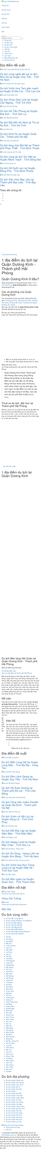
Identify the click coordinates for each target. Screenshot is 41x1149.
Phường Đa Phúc (11, 300)
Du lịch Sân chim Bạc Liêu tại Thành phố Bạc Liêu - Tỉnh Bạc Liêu (18, 182)
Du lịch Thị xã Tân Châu (14, 1113)
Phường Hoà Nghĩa (30, 303)
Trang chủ (5, 5)
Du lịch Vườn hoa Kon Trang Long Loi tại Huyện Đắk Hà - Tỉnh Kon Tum (18, 867)
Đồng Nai (9, 1039)
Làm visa (7, 56)
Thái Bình (9, 982)
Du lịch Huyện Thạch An (14, 1095)
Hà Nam (9, 984)
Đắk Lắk (9, 1026)
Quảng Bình (10, 997)
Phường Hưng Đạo (24, 300)
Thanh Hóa (10, 991)
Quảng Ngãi (10, 1008)
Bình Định (9, 1011)
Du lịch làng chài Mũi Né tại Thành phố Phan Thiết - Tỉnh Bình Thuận (19, 146)
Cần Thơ (9, 1063)
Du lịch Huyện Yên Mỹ (13, 1093)
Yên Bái (8, 956)
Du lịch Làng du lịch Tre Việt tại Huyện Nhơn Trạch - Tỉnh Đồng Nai (20, 158)
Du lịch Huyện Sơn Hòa (14, 1117)
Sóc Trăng (9, 1067)
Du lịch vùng (6, 10)
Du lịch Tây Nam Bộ (14, 925)
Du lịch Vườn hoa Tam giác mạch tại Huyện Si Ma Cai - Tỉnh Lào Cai (20, 89)
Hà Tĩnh (9, 995)
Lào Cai (8, 948)
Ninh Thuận (10, 1017)
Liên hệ (4, 23)
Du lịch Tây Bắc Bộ (14, 923)
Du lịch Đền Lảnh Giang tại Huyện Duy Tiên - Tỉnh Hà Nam (20, 777)
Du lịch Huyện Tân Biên (14, 1104)
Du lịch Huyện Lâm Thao (14, 1085)
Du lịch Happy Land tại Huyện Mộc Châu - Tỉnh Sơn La (19, 843)
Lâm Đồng (9, 1030)
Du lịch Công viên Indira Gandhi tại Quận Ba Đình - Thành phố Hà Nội (20, 805)
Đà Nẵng (9, 1004)
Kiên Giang (10, 1060)
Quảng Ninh (10, 965)
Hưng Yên (9, 980)
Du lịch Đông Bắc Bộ (14, 929)
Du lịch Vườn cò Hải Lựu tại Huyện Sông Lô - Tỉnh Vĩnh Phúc (17, 819)
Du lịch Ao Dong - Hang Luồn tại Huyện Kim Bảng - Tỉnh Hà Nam (20, 854)
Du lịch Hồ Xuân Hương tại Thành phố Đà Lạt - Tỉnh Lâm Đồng (19, 790)
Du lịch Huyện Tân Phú (14, 1115)
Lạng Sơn (9, 963)
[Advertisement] (20, 226)
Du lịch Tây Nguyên (14, 927)
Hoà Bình (9, 958)
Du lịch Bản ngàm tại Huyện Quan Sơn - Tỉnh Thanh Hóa (18, 880)
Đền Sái (6, 909)
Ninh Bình (9, 989)
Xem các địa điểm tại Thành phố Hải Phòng (17, 673)
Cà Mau (8, 1071)
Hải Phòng (9, 978)
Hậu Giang (9, 1065)
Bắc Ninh (9, 974)
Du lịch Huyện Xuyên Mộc (15, 1098)
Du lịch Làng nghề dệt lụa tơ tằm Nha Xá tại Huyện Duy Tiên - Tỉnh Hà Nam (19, 77)
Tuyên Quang (10, 945)
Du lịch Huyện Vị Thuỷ (13, 1100)
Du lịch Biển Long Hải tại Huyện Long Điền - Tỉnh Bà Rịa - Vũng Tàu (20, 765)
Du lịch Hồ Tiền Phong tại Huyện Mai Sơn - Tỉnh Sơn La (19, 112)
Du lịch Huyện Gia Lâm (14, 1119)
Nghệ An (9, 993)
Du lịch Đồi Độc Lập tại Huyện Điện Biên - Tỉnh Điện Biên (19, 832)
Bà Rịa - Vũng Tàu (12, 1041)
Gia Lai (8, 1024)
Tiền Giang (10, 1047)
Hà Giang (9, 939)
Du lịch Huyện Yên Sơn (14, 1111)
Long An (9, 1045)
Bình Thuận (10, 1019)
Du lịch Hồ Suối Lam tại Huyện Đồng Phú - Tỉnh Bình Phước (17, 169)
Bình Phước (10, 1032)
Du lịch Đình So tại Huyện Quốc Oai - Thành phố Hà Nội (18, 135)
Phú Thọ (9, 969)
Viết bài (4, 18)
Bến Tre (8, 1050)
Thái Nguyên (10, 961)
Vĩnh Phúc (9, 971)
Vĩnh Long (9, 1054)
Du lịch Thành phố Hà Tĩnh (15, 1108)
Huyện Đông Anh (21, 904)
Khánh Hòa (10, 1015)
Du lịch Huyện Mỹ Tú (13, 1087)
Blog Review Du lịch (11, 58)
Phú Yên (9, 1013)
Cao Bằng (9, 941)
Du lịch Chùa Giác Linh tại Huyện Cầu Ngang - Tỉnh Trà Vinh (19, 101)
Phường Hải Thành (16, 303)
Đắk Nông (9, 1028)
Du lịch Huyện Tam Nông (14, 1102)
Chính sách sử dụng (13, 1127)
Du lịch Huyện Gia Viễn (14, 1089)
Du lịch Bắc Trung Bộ (14, 918)
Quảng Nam (10, 1006)
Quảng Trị (9, 1000)
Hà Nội (8, 937)
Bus (3, 31)
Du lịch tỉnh (5, 14)
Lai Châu (9, 952)
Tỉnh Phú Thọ (6, 894)
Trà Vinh (9, 1052)
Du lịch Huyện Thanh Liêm (15, 1106)
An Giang (9, 1058)
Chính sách (6, 27)
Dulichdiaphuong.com (9, 1135)
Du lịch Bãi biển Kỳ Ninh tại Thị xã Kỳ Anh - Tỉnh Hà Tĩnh (19, 123)
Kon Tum (9, 1021)
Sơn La (8, 954)
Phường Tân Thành (8, 305)
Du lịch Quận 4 (11, 1091)
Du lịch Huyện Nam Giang (15, 1082)
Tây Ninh (9, 1034)
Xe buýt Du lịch (9, 60)
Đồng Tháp (10, 1056)
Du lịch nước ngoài (10, 47)
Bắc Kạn (9, 943)
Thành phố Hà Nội (8, 904)
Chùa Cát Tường (11, 898)
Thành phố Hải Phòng (9, 254)
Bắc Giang (9, 967)
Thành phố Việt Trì (18, 894)
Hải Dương (9, 976)
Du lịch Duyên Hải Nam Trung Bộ (18, 920)
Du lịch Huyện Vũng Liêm (15, 1080)
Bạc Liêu (9, 1069)
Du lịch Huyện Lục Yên (14, 1121)
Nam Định (9, 987)
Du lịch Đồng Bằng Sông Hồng (18, 931)
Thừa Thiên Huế (11, 1002)
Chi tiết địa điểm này (9, 671)
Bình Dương (10, 1037)
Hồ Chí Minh (10, 1043)
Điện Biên (9, 950)
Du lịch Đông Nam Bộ (15, 933)
